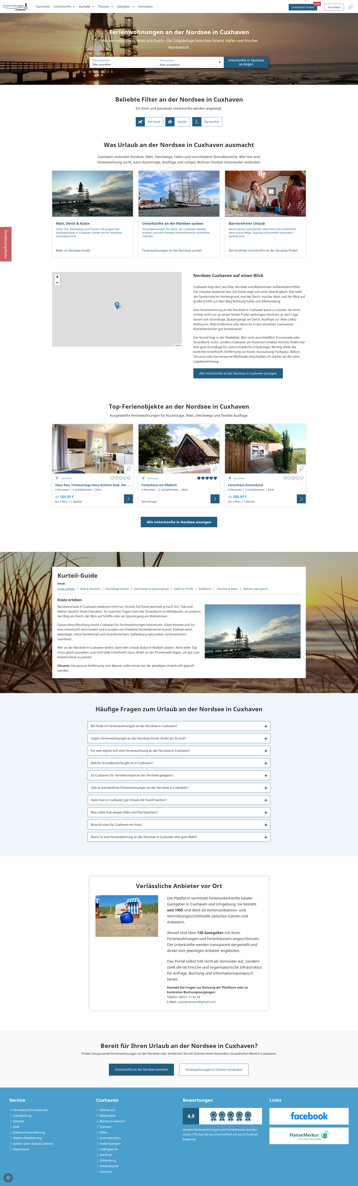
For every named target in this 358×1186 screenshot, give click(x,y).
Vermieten (145, 6)
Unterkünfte (62, 6)
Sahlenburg (108, 1160)
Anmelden (334, 7)
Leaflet (178, 345)
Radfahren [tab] (205, 589)
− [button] (57, 282)
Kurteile (84, 6)
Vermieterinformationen (30, 1110)
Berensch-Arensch (112, 1121)
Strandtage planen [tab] (117, 589)
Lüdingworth (109, 1149)
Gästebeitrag (22, 1116)
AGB (16, 1127)
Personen (166, 60)
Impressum (21, 1149)
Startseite (43, 6)
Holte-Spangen (110, 1144)
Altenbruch (107, 1110)
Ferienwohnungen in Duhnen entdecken (213, 1070)
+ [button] (57, 277)
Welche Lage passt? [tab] (255, 589)
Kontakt (18, 1121)
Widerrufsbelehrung (27, 1138)
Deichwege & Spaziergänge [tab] (151, 589)
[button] (8, 1178)
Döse (103, 1132)
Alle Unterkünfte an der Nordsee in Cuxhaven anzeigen (238, 373)
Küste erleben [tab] (66, 589)
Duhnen (105, 1127)
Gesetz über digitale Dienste (33, 1144)
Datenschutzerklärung (29, 1132)
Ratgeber (123, 6)
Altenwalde (107, 1116)
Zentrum (106, 1172)
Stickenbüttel (109, 1166)
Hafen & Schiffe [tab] (183, 589)
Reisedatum (100, 60)
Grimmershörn (110, 1138)
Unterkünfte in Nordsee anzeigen (246, 62)
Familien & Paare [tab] (227, 589)
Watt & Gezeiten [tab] (90, 589)
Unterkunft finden (304, 6)
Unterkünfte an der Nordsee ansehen (141, 1069)
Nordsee (106, 1155)
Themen (103, 6)
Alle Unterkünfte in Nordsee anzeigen (179, 522)
